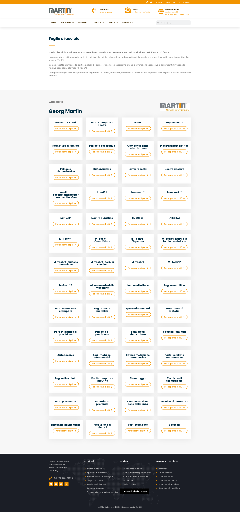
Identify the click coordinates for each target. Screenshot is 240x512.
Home (53, 22)
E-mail (135, 9)
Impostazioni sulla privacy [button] (134, 491)
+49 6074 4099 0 (105, 12)
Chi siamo (66, 22)
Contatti (126, 22)
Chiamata (104, 9)
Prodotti (82, 22)
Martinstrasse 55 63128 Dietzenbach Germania (177, 13)
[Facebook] (147, 2)
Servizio (97, 22)
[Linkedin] (51, 484)
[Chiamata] (94, 10)
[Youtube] (151, 2)
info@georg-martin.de (141, 12)
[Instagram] (66, 484)
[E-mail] (128, 10)
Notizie (111, 22)
